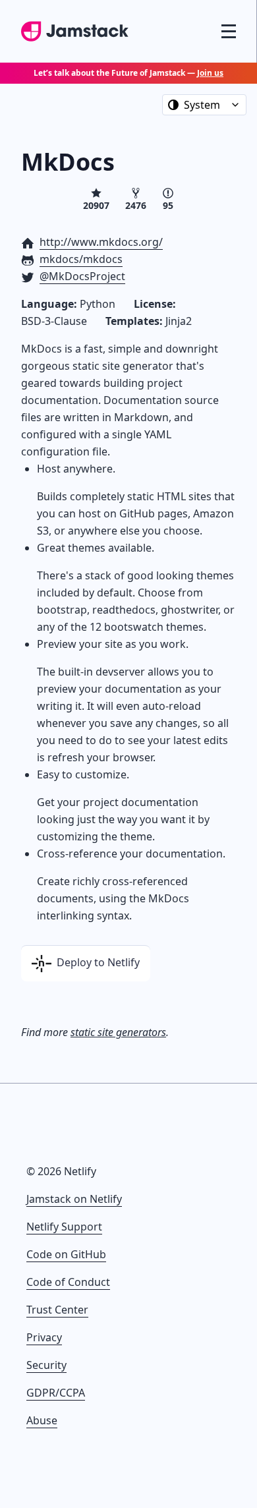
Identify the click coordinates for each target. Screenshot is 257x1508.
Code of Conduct (68, 1282)
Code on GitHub (66, 1254)
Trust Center (57, 1309)
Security (46, 1365)
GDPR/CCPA (55, 1392)
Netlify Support (64, 1226)
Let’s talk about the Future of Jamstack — (128, 72)
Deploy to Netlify (97, 962)
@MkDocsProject (82, 276)
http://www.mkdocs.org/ (101, 242)
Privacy (44, 1337)
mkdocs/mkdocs (81, 259)
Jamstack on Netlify (74, 1199)
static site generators (118, 1032)
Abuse (41, 1420)
